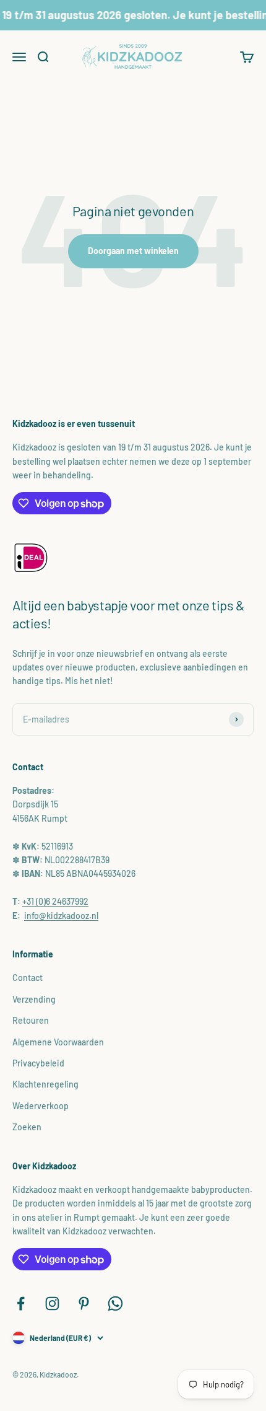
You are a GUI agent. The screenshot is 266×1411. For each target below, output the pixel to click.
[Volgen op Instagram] (52, 1303)
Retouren (30, 1020)
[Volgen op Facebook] (20, 1303)
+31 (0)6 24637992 (55, 901)
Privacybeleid (38, 1063)
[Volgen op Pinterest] (83, 1303)
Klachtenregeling (45, 1084)
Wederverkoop (40, 1106)
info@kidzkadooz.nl (61, 915)
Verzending (34, 999)
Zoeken (26, 1127)
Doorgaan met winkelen (133, 250)
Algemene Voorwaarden (58, 1042)
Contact (27, 977)
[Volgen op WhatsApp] (115, 1303)
